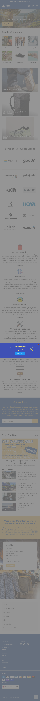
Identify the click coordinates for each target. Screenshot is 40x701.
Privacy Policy (29, 350)
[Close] (38, 345)
